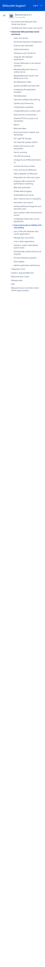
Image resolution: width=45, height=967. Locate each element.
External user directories (23, 45)
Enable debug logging (23, 191)
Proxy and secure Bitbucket (25, 170)
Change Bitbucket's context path (27, 111)
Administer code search (23, 202)
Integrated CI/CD (18, 269)
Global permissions (21, 49)
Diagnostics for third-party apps (27, 177)
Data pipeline (19, 261)
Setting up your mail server (25, 53)
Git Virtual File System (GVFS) (26, 142)
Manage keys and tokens (24, 238)
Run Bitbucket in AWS (22, 82)
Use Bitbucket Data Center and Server (26, 28)
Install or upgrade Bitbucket (22, 273)
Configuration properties (23, 107)
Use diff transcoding (22, 156)
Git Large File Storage (22, 138)
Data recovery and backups (25, 115)
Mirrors (16, 125)
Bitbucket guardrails (22, 187)
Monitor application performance (27, 265)
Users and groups (21, 38)
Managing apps (20, 96)
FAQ (13, 284)
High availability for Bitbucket (26, 174)
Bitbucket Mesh (20, 128)
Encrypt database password (25, 258)
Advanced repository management (28, 42)
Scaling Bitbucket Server (24, 195)
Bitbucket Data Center (20, 276)
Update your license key (23, 103)
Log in (35, 5)
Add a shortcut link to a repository (27, 199)
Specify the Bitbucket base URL (27, 86)
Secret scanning (20, 152)
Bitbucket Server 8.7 (23, 15)
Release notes (16, 280)
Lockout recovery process (24, 166)
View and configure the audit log (27, 99)
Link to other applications (24, 241)
